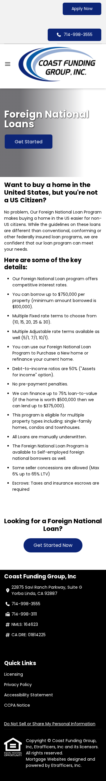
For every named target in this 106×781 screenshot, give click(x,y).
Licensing (13, 674)
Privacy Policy (18, 685)
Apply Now (82, 9)
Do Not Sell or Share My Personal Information (49, 724)
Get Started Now (53, 545)
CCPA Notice (17, 705)
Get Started (28, 141)
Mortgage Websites (46, 759)
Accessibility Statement (28, 695)
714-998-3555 (78, 34)
